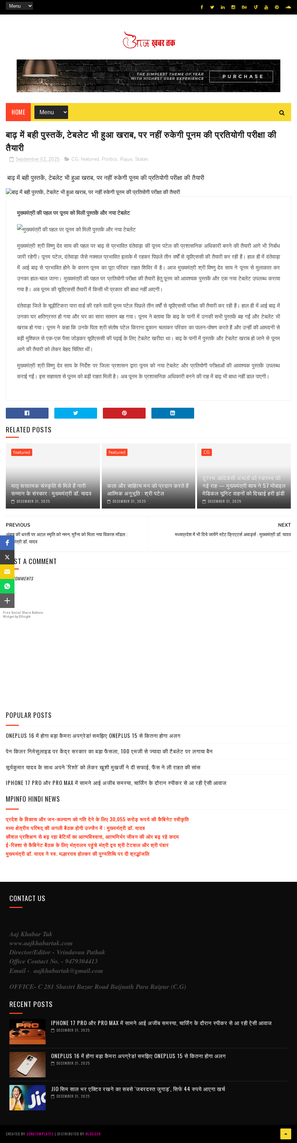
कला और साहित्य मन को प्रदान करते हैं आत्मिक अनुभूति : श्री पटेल (148, 489)
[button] (7, 542)
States (141, 159)
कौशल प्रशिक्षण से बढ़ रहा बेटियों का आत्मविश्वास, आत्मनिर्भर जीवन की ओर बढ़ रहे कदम (92, 836)
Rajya (126, 159)
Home (18, 112)
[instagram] (233, 7)
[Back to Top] (285, 1133)
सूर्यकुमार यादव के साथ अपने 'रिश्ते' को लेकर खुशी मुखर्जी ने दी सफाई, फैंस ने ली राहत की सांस (103, 767)
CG (74, 159)
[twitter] (212, 7)
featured (90, 159)
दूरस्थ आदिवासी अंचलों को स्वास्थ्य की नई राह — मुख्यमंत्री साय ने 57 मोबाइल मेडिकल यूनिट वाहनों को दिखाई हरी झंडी (244, 485)
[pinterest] (276, 7)
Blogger (93, 1133)
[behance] (244, 7)
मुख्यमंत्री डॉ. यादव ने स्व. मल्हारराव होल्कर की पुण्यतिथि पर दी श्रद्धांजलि (78, 853)
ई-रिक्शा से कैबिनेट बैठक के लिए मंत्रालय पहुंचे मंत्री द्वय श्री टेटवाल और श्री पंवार (87, 844)
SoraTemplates (40, 1133)
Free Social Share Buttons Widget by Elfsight (23, 614)
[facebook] (202, 7)
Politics (109, 159)
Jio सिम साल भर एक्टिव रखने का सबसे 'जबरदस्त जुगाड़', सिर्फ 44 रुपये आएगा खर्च (138, 1089)
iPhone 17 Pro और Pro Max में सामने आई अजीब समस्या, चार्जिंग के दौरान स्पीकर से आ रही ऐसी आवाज (116, 782)
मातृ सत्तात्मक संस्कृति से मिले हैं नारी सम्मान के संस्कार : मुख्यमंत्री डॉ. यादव (51, 489)
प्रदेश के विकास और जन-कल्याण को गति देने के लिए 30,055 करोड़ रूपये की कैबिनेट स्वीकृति (97, 819)
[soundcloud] (288, 7)
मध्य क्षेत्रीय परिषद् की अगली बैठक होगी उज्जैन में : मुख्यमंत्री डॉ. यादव (75, 827)
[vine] (255, 7)
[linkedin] (222, 7)
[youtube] (266, 7)
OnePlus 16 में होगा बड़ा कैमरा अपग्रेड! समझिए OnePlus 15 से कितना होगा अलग (93, 735)
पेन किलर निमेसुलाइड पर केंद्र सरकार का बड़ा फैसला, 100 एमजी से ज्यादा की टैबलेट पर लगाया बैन (109, 751)
